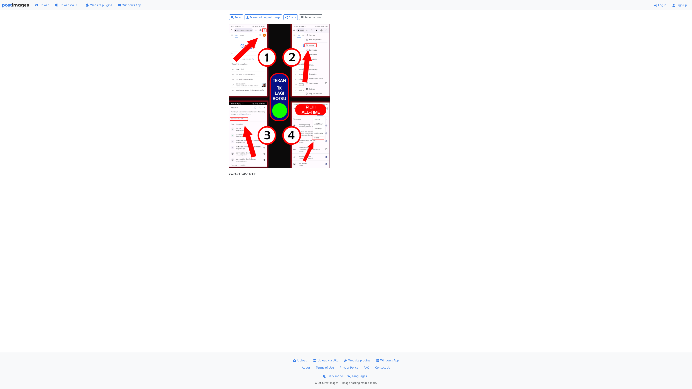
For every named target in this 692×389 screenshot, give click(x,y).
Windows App (131, 5)
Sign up (682, 5)
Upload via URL (69, 5)
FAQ (366, 368)
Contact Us (382, 368)
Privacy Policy (349, 368)
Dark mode (335, 376)
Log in (662, 5)
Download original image (265, 17)
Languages (359, 376)
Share (292, 17)
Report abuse (313, 17)
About (306, 368)
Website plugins (101, 5)
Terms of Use (325, 368)
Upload (44, 5)
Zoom (238, 17)
